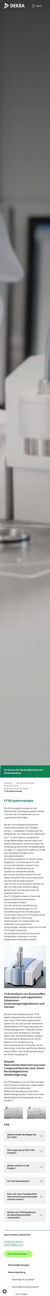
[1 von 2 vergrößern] (19, 1109)
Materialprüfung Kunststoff (16, 788)
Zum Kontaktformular (17, 1254)
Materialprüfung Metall (23, 1279)
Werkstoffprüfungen (25, 783)
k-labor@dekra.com (13, 1244)
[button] (4, 1291)
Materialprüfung (11, 785)
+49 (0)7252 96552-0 (13, 1241)
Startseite (8, 783)
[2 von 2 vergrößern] (42, 1109)
